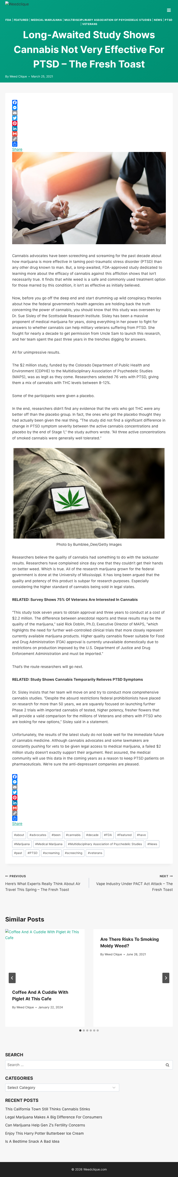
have (141, 835)
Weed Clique (18, 76)
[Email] (89, 112)
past (18, 853)
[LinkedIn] (89, 128)
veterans (89, 24)
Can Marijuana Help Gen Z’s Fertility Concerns (45, 1125)
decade (92, 835)
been (56, 835)
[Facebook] (89, 102)
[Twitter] (89, 118)
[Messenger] (89, 107)
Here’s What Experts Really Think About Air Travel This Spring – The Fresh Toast (42, 883)
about (19, 835)
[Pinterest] (89, 123)
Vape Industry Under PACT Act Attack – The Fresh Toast (134, 883)
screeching (73, 853)
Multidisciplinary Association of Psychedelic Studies (107, 19)
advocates (38, 835)
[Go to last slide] (12, 978)
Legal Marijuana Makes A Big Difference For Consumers (53, 1117)
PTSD (168, 19)
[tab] (80, 1030)
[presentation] (45, 955)
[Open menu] (169, 8)
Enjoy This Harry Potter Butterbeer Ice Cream (44, 1133)
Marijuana (22, 844)
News (158, 19)
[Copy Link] (89, 139)
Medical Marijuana (46, 19)
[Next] (165, 978)
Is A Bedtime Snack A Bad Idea (32, 1141)
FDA (8, 19)
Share (17, 149)
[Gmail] (89, 133)
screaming (51, 853)
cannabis (73, 835)
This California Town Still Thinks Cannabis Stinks (47, 1109)
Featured (21, 19)
